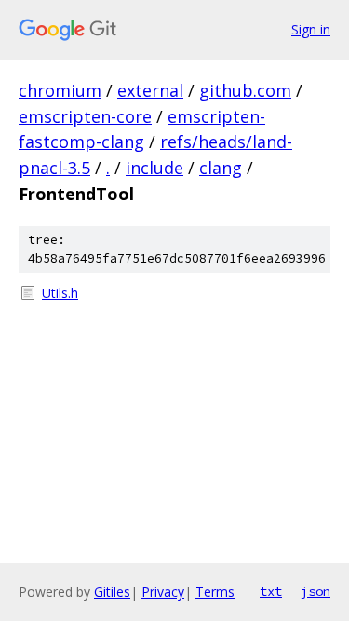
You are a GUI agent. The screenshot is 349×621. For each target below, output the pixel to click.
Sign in (310, 29)
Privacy (162, 592)
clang (220, 167)
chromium (60, 90)
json (315, 591)
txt (271, 591)
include (154, 167)
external (150, 90)
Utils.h (60, 293)
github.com (245, 90)
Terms (215, 592)
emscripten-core (85, 116)
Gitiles (112, 592)
